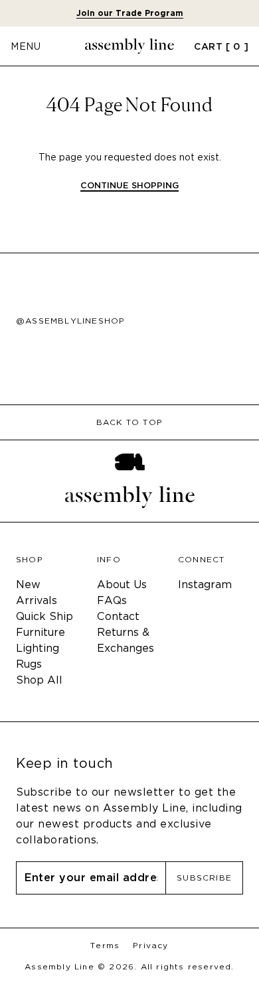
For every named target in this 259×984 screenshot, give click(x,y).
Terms (105, 946)
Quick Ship (44, 616)
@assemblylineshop (70, 321)
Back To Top (129, 422)
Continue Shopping (129, 186)
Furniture (40, 632)
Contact (118, 616)
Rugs (29, 664)
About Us (122, 584)
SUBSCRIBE (204, 878)
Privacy (150, 946)
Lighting (37, 648)
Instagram (205, 584)
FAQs (112, 600)
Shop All (39, 680)
